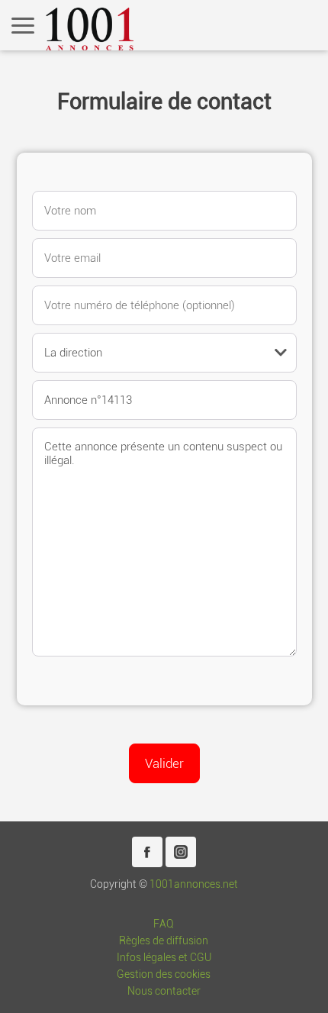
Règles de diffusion (163, 940)
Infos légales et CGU (164, 957)
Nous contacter (164, 991)
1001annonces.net (194, 884)
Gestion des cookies (164, 974)
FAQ (163, 924)
